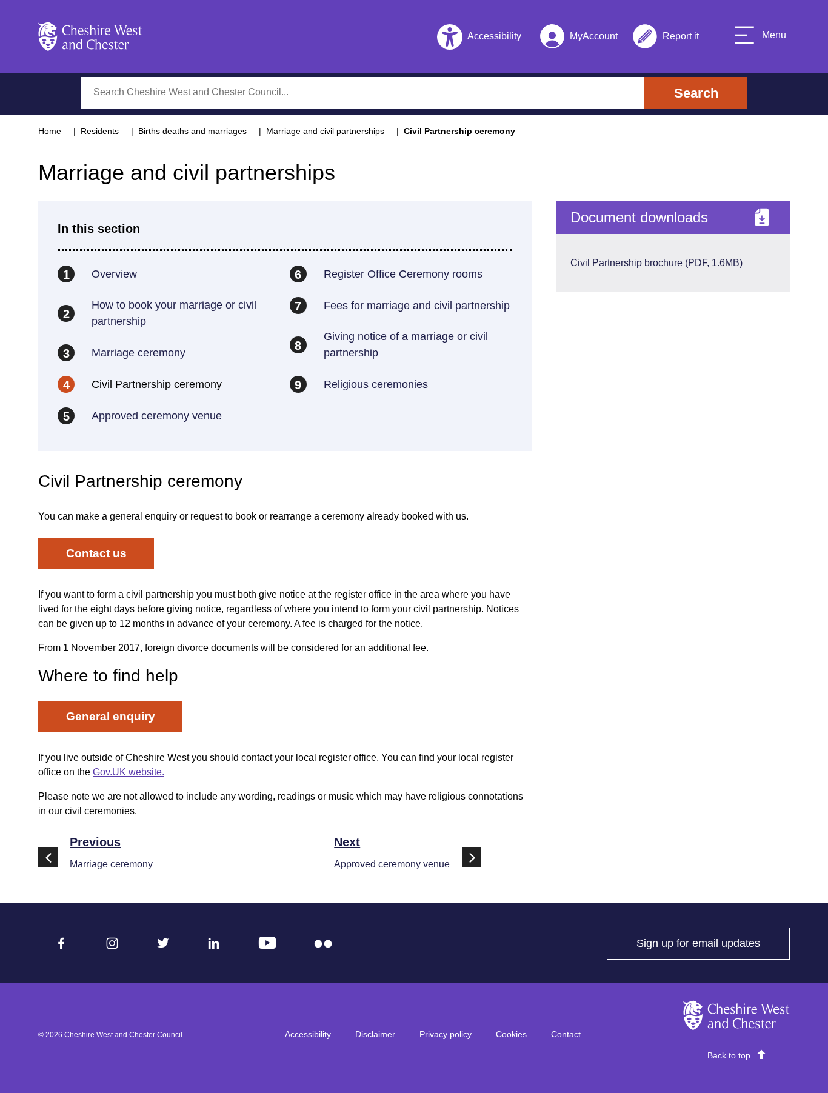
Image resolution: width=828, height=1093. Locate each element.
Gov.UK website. (128, 772)
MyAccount (578, 38)
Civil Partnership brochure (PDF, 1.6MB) (656, 263)
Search (696, 93)
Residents (100, 131)
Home (49, 131)
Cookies (511, 1034)
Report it (665, 38)
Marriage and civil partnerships (325, 131)
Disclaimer (375, 1034)
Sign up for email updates (713, 943)
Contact (566, 1034)
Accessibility (308, 1034)
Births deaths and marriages (192, 131)
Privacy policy (445, 1034)
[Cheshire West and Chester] (90, 36)
